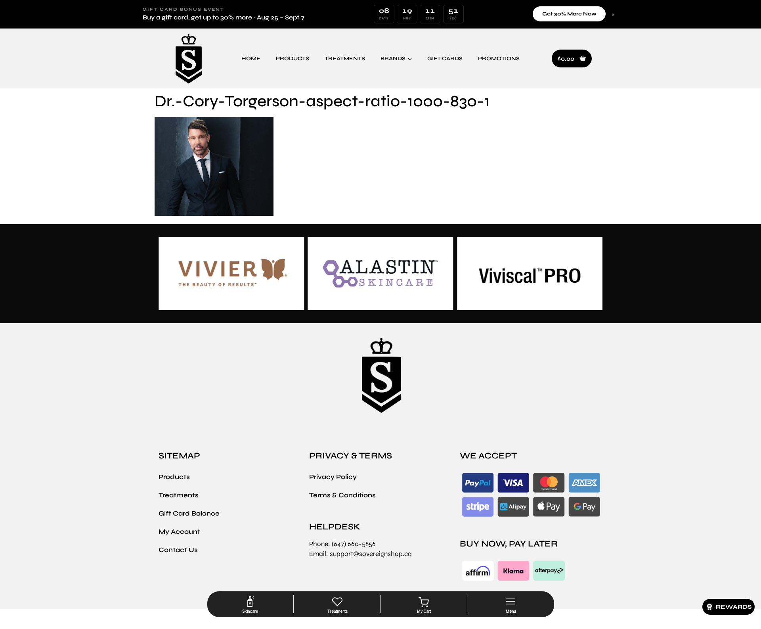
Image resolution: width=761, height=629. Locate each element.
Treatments (345, 58)
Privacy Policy (333, 477)
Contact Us (178, 550)
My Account (179, 531)
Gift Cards (445, 58)
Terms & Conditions (342, 495)
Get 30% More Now (569, 14)
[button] (572, 59)
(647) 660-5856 (354, 544)
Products (292, 58)
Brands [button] (392, 58)
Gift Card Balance (189, 513)
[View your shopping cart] (423, 602)
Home (250, 58)
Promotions (499, 58)
